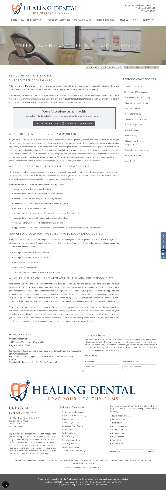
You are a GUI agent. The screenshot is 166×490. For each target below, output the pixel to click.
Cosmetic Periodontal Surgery (138, 150)
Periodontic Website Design (76, 467)
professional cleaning (46, 157)
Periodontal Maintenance (136, 92)
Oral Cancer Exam (133, 155)
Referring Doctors (106, 20)
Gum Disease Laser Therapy (137, 103)
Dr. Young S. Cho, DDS (24, 436)
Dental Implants (82, 20)
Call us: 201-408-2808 (46, 123)
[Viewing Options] (5, 484)
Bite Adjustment (132, 130)
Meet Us (124, 20)
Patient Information (32, 20)
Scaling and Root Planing (136, 119)
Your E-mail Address (132, 361)
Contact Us (149, 20)
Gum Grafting (131, 135)
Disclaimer (77, 463)
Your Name (90, 361)
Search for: (115, 451)
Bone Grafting (68, 436)
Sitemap (90, 463)
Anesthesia (130, 161)
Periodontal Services (59, 20)
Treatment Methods (134, 86)
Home (14, 20)
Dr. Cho (28, 86)
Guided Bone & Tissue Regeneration (134, 143)
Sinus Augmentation (70, 443)
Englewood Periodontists (20, 434)
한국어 (135, 20)
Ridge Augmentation (71, 440)
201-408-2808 (147, 11)
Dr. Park (18, 86)
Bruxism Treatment (133, 108)
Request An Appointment (79, 123)
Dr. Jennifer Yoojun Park (44, 434)
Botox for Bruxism (133, 114)
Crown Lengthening (133, 124)
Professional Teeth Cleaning (137, 97)
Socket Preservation (70, 447)
